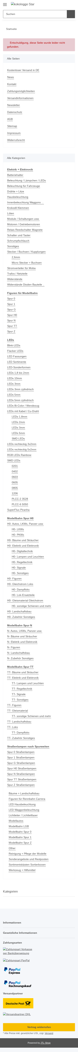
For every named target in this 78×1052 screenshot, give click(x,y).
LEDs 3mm (13, 383)
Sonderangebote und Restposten (28, 859)
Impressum (14, 133)
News (10, 77)
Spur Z (11, 331)
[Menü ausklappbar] (5, 3)
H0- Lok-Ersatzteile (23, 594)
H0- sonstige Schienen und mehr (31, 605)
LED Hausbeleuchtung (22, 804)
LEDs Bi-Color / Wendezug (23, 405)
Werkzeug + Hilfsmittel (22, 870)
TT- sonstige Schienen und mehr (31, 716)
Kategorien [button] (10, 891)
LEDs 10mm (14, 378)
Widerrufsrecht (16, 140)
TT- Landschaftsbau (19, 721)
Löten (10, 213)
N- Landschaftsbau (18, 652)
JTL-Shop (46, 1043)
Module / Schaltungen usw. (23, 218)
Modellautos (16, 820)
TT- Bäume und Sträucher (22, 672)
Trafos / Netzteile (17, 273)
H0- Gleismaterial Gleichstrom (25, 600)
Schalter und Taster (18, 235)
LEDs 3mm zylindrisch (20, 389)
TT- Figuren (14, 705)
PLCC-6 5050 (20, 504)
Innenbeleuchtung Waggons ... (25, 202)
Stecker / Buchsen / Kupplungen (26, 251)
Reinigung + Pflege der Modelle (27, 853)
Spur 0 (11, 298)
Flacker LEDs (15, 350)
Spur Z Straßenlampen (21, 784)
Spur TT (12, 325)
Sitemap (12, 126)
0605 (15, 482)
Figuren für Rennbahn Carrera (27, 798)
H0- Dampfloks (21, 589)
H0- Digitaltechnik (22, 551)
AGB (10, 119)
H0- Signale (19, 567)
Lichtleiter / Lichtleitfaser (23, 815)
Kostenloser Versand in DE (23, 70)
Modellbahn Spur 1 (20, 837)
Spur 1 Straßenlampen (20, 757)
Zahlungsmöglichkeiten (21, 91)
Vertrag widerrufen (39, 1027)
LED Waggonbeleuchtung (24, 809)
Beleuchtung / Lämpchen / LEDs (26, 180)
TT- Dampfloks (20, 732)
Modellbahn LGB (19, 826)
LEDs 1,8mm (19, 416)
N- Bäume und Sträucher (22, 636)
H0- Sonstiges (20, 573)
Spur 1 (11, 304)
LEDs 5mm (13, 394)
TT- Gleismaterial (17, 710)
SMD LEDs (18, 438)
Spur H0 (12, 314)
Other (12, 848)
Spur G (11, 309)
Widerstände (14, 279)
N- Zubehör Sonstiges (20, 658)
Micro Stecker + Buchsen (27, 262)
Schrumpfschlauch (18, 240)
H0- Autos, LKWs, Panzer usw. (25, 523)
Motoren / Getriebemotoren (23, 224)
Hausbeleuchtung (17, 196)
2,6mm (16, 257)
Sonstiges (13, 246)
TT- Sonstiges (20, 699)
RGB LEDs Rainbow (19, 454)
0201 (15, 465)
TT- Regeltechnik (22, 688)
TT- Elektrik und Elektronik (23, 677)
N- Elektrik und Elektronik (22, 641)
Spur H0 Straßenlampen (21, 768)
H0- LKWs (18, 529)
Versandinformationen (20, 98)
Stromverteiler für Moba (21, 268)
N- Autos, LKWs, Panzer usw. (24, 630)
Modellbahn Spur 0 (20, 831)
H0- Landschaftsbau (19, 611)
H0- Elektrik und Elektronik (23, 545)
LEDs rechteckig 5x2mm (21, 449)
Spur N (11, 320)
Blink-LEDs (13, 345)
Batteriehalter (15, 174)
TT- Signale (19, 694)
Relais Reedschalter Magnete (25, 229)
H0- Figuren (14, 578)
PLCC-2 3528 (20, 498)
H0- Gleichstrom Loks (20, 584)
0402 (15, 471)
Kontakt (11, 84)
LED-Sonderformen (18, 367)
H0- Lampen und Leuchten (28, 556)
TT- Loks (12, 727)
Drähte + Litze (15, 191)
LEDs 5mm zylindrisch (20, 400)
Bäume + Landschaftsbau (24, 793)
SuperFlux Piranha (18, 509)
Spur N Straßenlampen (21, 773)
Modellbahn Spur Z (20, 842)
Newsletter (13, 105)
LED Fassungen (17, 356)
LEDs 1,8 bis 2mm (18, 372)
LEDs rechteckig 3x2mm (21, 444)
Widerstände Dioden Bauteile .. (25, 284)
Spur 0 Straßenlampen (20, 751)
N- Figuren (13, 647)
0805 (15, 487)
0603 (15, 476)
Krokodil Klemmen (18, 207)
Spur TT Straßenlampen (21, 779)
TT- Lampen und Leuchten (28, 683)
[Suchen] (71, 14)
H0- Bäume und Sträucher (23, 540)
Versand (49, 1033)
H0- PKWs (18, 534)
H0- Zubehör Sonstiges (21, 616)
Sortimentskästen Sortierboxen (27, 864)
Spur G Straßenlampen (21, 762)
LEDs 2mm (18, 422)
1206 (15, 493)
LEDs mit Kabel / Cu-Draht (23, 411)
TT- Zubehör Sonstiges (21, 737)
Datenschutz (14, 112)
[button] (60, 4)
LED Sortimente (16, 361)
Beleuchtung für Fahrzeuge (23, 185)
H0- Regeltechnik (22, 562)
